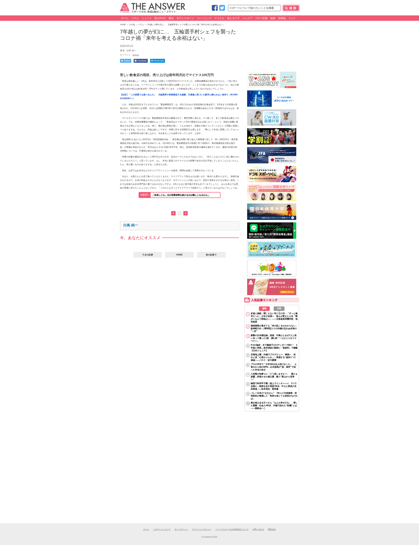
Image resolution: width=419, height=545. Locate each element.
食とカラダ (233, 18)
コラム (135, 18)
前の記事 (210, 254)
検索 (291, 8)
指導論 (282, 18)
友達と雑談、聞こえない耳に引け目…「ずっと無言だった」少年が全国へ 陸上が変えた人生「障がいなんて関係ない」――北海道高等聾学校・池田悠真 (274, 317)
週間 (264, 308)
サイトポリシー (181, 529)
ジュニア (247, 18)
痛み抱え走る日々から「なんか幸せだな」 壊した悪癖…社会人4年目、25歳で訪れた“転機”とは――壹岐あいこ (274, 405)
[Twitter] (222, 8)
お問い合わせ (258, 529)
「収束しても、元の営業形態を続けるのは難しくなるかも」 (181, 195)
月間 (279, 308)
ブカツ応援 (261, 18)
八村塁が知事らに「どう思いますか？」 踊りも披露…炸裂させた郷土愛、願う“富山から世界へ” (274, 377)
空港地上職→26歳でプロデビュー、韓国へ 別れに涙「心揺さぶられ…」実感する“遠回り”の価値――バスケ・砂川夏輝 (273, 357)
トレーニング (204, 18)
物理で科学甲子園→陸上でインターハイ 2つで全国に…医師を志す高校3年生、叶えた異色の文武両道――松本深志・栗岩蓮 (274, 386)
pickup (136, 55)
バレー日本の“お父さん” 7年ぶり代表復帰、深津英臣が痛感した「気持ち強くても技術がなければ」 (274, 396)
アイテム (219, 18)
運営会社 (272, 529)
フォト (292, 18)
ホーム (124, 18)
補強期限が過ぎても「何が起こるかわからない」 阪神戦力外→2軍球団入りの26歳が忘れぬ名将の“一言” (274, 328)
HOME (123, 24)
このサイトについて (162, 529)
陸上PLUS (160, 18)
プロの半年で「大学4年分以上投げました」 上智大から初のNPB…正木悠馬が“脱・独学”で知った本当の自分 (274, 367)
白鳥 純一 (130, 225)
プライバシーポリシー (201, 529)
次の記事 (148, 254)
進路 (272, 18)
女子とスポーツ (185, 18)
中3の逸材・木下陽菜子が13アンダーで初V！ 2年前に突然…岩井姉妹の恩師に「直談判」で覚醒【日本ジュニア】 (274, 348)
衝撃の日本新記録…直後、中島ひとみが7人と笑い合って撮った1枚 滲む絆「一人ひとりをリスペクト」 (274, 338)
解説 (171, 18)
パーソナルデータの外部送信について (232, 529)
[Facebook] (215, 8)
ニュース (147, 18)
